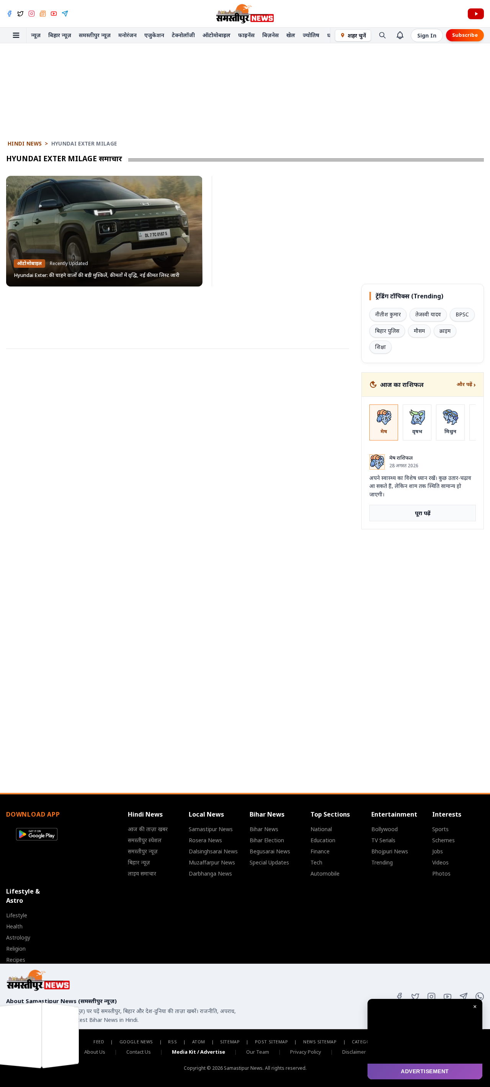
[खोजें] (382, 35)
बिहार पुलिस (387, 330)
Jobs (437, 851)
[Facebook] (9, 13)
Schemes (443, 840)
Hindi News (25, 143)
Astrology (18, 937)
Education (322, 840)
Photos (441, 873)
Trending (382, 862)
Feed (98, 1041)
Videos (440, 862)
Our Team (257, 1051)
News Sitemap (320, 1041)
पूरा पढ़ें (423, 513)
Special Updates (269, 862)
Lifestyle (16, 915)
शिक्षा (380, 347)
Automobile (325, 873)
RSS (172, 1041)
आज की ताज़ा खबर (148, 829)
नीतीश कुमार (388, 314)
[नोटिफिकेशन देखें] (400, 35)
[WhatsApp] (479, 996)
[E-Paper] (42, 13)
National (321, 829)
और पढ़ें (466, 384)
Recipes (15, 959)
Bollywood (384, 829)
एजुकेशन (154, 35)
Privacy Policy (305, 1051)
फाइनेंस (246, 35)
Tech (316, 862)
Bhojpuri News (389, 851)
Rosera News (205, 840)
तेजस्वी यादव (428, 314)
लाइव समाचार (142, 873)
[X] (20, 13)
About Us (94, 1051)
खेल (290, 35)
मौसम (419, 330)
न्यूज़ (36, 35)
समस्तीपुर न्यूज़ (95, 35)
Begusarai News (270, 851)
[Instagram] (31, 13)
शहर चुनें (357, 35)
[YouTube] (54, 13)
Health (14, 926)
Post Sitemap (271, 1041)
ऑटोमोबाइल (216, 35)
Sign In (426, 35)
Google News (136, 1041)
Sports (440, 829)
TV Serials (383, 840)
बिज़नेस (270, 35)
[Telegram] (65, 13)
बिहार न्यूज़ (59, 35)
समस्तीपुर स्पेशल (145, 840)
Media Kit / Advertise (198, 1051)
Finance (320, 851)
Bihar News (264, 829)
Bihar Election (267, 840)
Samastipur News (211, 829)
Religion (16, 948)
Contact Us (138, 1051)
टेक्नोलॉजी (183, 35)
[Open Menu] (16, 35)
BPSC (462, 314)
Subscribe (465, 34)
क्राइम (445, 330)
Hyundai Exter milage (84, 143)
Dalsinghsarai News (213, 851)
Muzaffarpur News (212, 862)
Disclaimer (354, 1051)
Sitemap (230, 1041)
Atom (198, 1041)
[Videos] (476, 13)
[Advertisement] (245, 66)
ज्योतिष (311, 35)
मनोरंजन (127, 35)
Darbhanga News (210, 873)
